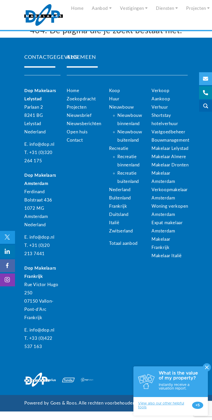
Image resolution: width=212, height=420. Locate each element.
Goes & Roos (63, 403)
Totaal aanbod (123, 243)
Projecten (76, 107)
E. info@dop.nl (39, 144)
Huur (114, 99)
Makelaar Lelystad (170, 148)
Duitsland (118, 214)
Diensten (165, 8)
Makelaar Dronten (170, 165)
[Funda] (68, 380)
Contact (75, 140)
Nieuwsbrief (79, 115)
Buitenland (120, 198)
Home (77, 8)
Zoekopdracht (81, 99)
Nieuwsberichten (84, 124)
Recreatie (118, 148)
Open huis (77, 132)
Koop (114, 90)
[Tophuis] (87, 380)
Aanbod (100, 8)
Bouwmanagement (170, 140)
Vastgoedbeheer (168, 132)
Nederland (120, 190)
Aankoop (161, 99)
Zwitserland (121, 231)
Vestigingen (132, 8)
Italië (114, 223)
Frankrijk (118, 206)
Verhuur (160, 107)
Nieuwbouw (121, 107)
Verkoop (160, 90)
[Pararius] (49, 380)
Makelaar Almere (169, 157)
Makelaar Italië (167, 256)
